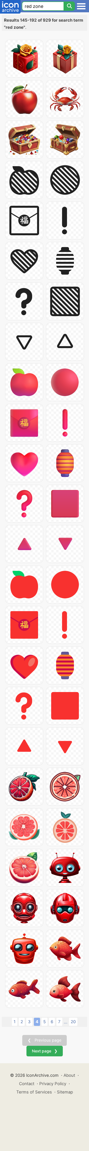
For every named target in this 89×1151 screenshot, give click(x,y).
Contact (26, 1083)
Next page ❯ (44, 1050)
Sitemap (65, 1092)
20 (73, 1021)
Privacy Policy (52, 1083)
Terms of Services (34, 1092)
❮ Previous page (44, 1040)
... (65, 1021)
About (69, 1075)
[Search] (69, 6)
